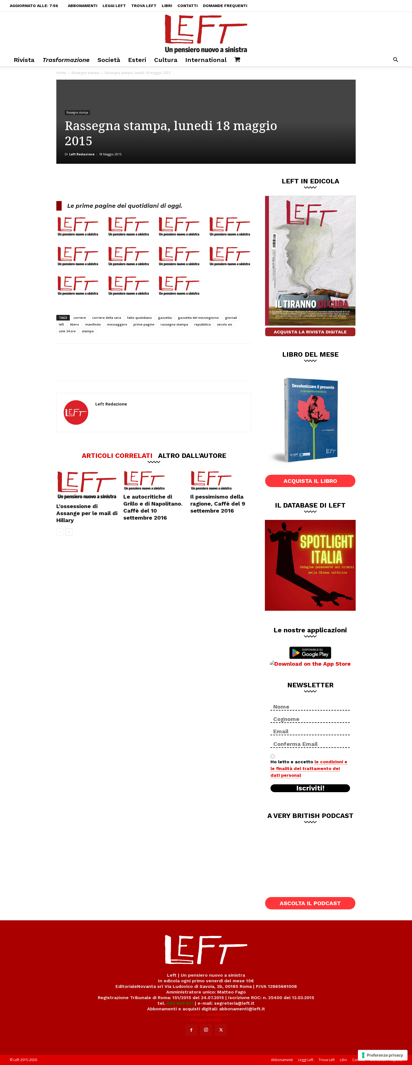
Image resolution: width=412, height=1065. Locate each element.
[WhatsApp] (133, 182)
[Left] (206, 33)
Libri (167, 5)
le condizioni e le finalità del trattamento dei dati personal (308, 768)
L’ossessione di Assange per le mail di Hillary (86, 513)
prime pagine (143, 324)
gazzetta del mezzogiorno (198, 317)
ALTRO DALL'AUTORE (192, 455)
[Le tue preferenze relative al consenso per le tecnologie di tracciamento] (383, 1055)
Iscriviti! (310, 788)
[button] (395, 60)
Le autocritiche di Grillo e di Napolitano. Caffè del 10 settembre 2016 (152, 507)
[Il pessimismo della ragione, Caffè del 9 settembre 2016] (220, 480)
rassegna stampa (174, 324)
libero (74, 324)
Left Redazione (81, 154)
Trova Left (143, 5)
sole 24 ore (67, 331)
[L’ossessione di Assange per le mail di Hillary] (86, 485)
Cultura (165, 59)
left (61, 324)
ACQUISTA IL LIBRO (310, 481)
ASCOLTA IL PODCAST (310, 903)
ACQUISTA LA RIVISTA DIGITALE (310, 332)
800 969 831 (179, 1003)
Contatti (187, 5)
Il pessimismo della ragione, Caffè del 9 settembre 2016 (217, 503)
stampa (88, 331)
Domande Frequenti (225, 5)
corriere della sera (106, 317)
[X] (115, 182)
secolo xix (224, 324)
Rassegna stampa (85, 72)
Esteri (137, 59)
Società (109, 59)
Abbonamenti (82, 5)
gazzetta (165, 317)
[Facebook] (96, 182)
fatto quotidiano (139, 317)
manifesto (93, 324)
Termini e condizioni (206, 1014)
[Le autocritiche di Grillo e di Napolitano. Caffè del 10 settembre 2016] (153, 480)
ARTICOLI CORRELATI (117, 455)
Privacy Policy (206, 1020)
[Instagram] (206, 1030)
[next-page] (68, 532)
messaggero (117, 324)
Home (61, 72)
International (205, 59)
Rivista (24, 59)
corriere (79, 317)
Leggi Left (114, 5)
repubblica (202, 324)
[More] (152, 182)
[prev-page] (59, 532)
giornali (231, 317)
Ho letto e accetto (308, 768)
